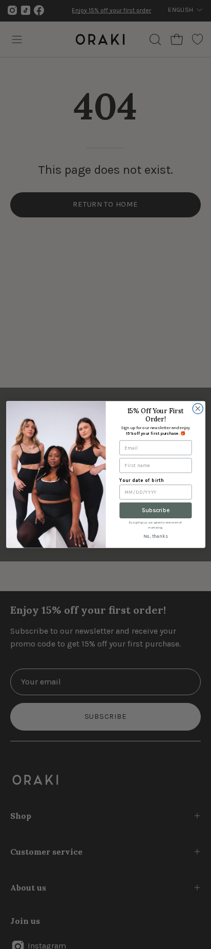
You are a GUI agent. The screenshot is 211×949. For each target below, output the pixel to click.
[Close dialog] (198, 408)
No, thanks (155, 536)
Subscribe (155, 510)
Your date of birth (141, 480)
